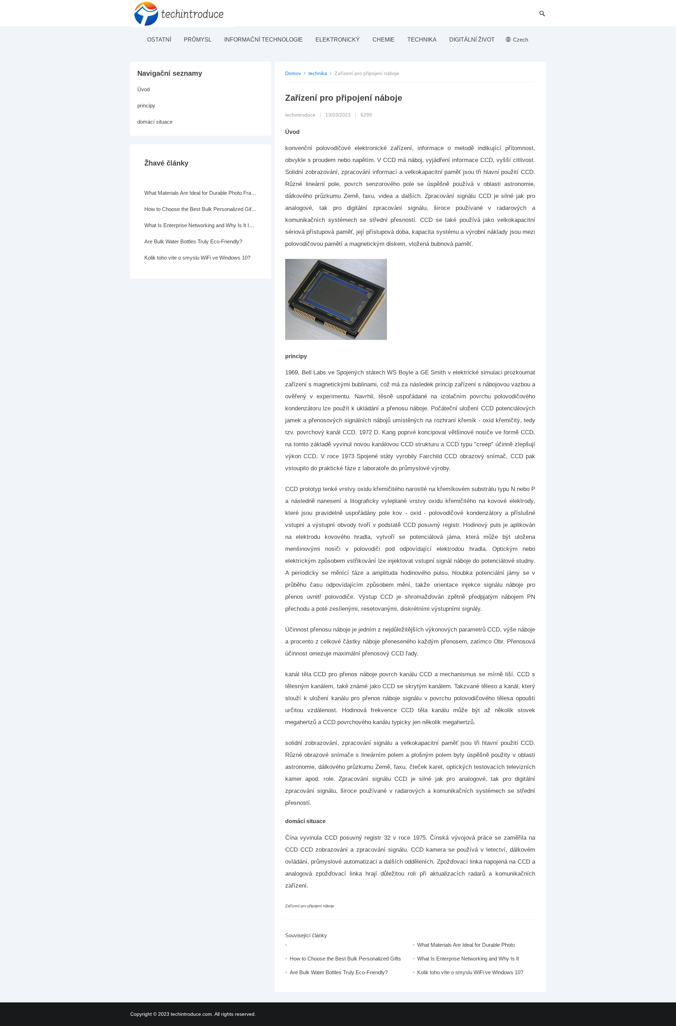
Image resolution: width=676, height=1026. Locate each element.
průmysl (198, 40)
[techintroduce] (182, 13)
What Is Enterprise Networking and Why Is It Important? (200, 225)
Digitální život (472, 40)
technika (422, 40)
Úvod (143, 89)
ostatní (159, 40)
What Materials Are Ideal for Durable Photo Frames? (200, 193)
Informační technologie (263, 40)
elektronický (337, 40)
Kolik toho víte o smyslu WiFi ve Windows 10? (470, 972)
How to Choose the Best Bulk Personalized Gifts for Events (200, 209)
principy (146, 105)
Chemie (384, 40)
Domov (293, 73)
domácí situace (155, 122)
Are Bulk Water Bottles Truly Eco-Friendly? (339, 972)
